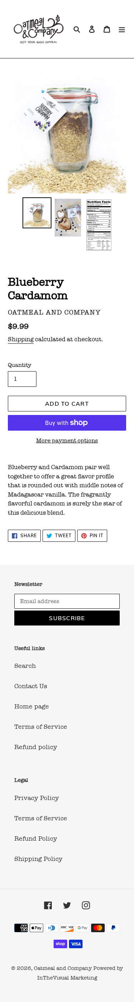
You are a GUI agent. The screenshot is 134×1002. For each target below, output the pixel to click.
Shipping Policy (38, 859)
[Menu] (121, 29)
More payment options (67, 440)
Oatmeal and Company (63, 968)
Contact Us (30, 686)
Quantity (19, 365)
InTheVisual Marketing (67, 978)
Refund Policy (35, 838)
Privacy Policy (36, 798)
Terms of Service (40, 727)
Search (25, 666)
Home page (31, 706)
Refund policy (35, 747)
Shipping (21, 339)
